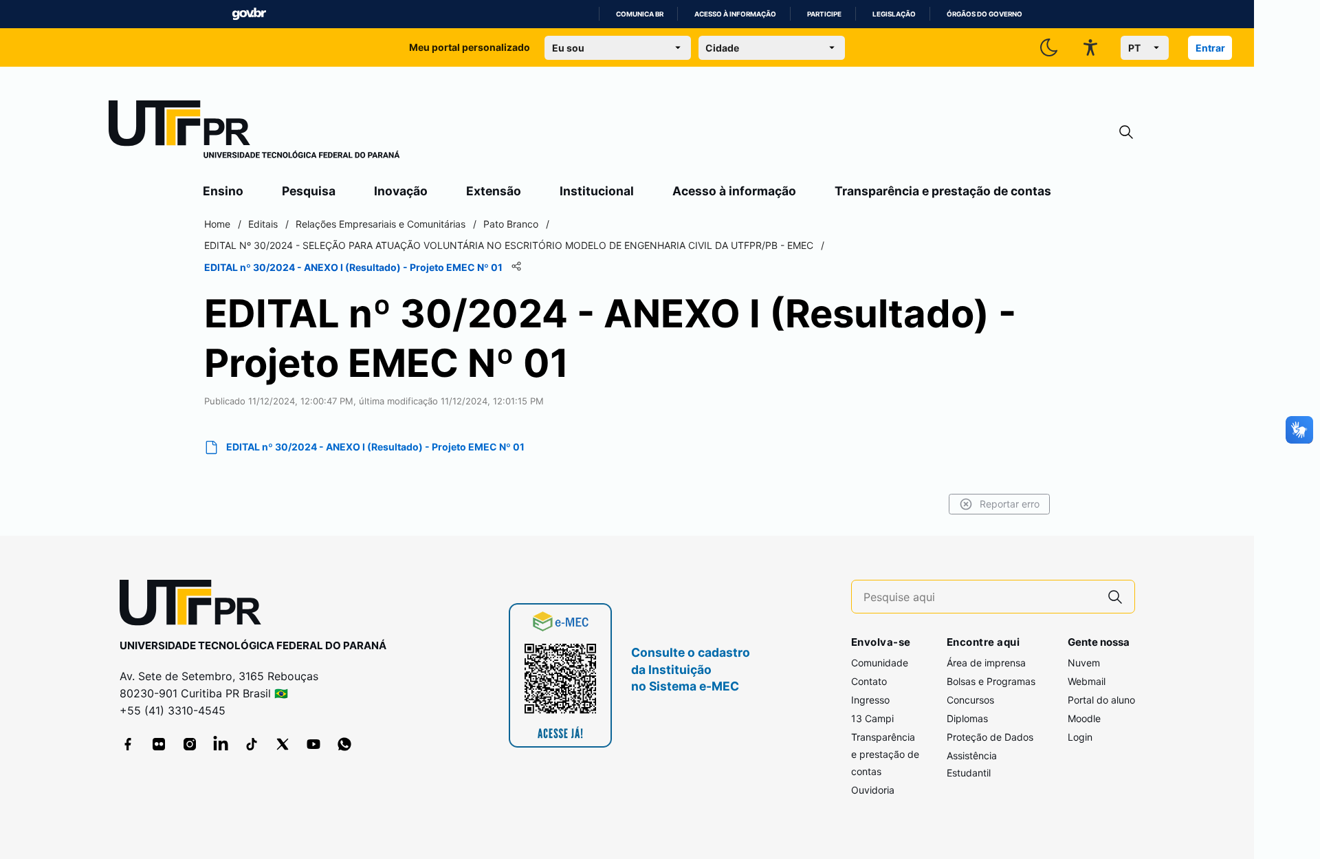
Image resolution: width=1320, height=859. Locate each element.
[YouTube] (313, 744)
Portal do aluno (1101, 700)
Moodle (1084, 718)
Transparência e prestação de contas (943, 191)
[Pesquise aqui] (1115, 596)
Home (217, 224)
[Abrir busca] (1126, 132)
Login (1080, 737)
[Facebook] (128, 744)
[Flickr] (159, 744)
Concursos (970, 700)
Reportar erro (1010, 504)
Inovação (401, 191)
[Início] (254, 132)
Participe (824, 14)
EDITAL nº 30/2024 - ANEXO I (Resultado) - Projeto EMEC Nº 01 (375, 447)
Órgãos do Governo (984, 14)
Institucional (597, 191)
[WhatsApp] (344, 744)
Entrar (1210, 48)
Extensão (493, 191)
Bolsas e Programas (991, 681)
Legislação (894, 14)
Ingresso (870, 700)
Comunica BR (639, 14)
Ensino (223, 191)
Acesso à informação (735, 14)
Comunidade (879, 662)
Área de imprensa (986, 662)
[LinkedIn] (220, 744)
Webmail (1087, 681)
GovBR (249, 14)
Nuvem (1084, 662)
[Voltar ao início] (195, 605)
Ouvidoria (872, 790)
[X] (282, 744)
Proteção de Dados (990, 737)
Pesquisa (309, 191)
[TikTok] (251, 744)
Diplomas (967, 718)
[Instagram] (190, 744)
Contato (869, 681)
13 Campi (872, 718)
